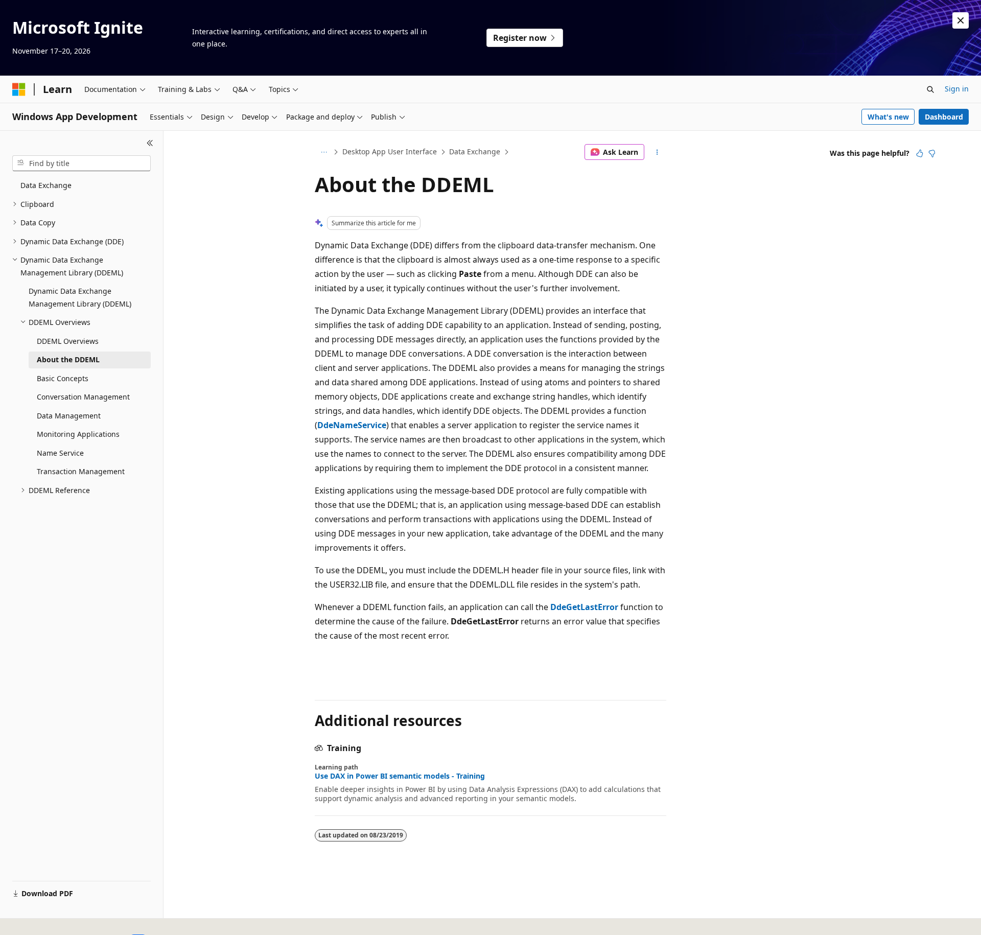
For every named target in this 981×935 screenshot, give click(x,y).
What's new (888, 117)
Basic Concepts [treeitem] (62, 378)
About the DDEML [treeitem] (68, 359)
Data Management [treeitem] (69, 415)
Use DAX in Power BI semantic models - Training (400, 776)
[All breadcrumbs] (324, 152)
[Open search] (930, 89)
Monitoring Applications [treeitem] (78, 434)
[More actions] (657, 152)
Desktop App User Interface (389, 151)
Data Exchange (474, 151)
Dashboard (944, 117)
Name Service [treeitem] (60, 453)
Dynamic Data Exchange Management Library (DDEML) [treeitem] (80, 297)
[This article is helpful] (920, 153)
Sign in (957, 89)
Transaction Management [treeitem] (81, 471)
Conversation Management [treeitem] (83, 397)
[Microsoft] (19, 89)
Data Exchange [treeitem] (46, 185)
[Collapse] (150, 143)
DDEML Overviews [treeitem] (68, 341)
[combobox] (81, 163)
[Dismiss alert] (960, 20)
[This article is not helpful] (932, 153)
